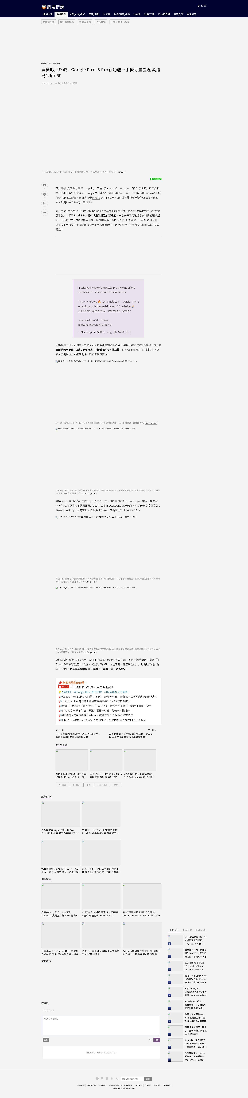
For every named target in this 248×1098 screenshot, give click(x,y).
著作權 (119, 1085)
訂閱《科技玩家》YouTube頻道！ (94, 687)
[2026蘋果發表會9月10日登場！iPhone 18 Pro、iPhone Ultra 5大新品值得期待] (142, 896)
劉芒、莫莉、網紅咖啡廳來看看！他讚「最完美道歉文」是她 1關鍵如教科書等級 (100, 870)
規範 (46, 1040)
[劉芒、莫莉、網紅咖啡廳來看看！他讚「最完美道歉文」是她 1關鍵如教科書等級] (101, 853)
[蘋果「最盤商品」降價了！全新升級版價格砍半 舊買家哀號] (175, 1030)
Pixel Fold (102, 784)
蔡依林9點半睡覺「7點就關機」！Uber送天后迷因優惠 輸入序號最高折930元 (195, 1005)
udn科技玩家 (46, 63)
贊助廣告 (46, 960)
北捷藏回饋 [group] (48, 21)
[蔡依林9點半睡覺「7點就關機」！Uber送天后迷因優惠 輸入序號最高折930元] (175, 1005)
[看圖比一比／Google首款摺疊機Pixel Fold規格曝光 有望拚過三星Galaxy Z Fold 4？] (101, 814)
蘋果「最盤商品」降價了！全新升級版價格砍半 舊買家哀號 (196, 1031)
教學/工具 (149, 14)
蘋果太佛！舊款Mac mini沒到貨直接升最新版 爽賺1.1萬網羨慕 (195, 1018)
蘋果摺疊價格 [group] (67, 21)
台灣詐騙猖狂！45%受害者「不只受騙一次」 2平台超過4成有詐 (195, 1056)
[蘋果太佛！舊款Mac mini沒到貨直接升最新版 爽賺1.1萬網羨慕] (175, 1018)
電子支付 (178, 14)
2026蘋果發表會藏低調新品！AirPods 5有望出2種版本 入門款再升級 (140, 775)
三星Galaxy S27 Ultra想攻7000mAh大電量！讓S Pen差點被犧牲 (60, 914)
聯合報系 (138, 1085)
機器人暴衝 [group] (85, 21)
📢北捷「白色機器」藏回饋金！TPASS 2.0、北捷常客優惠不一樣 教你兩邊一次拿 (105, 706)
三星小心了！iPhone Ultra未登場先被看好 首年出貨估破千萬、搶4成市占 (106, 775)
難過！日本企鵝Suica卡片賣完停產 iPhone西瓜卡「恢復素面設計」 (71, 775)
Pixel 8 (76, 784)
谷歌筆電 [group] (101, 21)
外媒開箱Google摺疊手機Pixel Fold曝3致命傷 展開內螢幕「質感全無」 (59, 831)
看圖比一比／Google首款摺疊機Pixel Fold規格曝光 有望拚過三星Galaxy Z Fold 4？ (100, 831)
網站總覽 (167, 1085)
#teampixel (114, 311)
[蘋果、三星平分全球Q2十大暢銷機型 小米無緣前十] (101, 935)
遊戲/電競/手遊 (122, 14)
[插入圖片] (150, 1040)
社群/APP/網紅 (77, 14)
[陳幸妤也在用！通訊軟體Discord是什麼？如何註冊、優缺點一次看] (175, 953)
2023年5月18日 (122, 332)
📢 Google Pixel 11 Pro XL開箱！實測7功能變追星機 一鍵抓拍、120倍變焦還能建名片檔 (108, 696)
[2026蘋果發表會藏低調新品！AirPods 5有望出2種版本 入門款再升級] (140, 760)
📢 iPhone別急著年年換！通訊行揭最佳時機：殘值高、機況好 (94, 710)
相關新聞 (46, 878)
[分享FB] (44, 185)
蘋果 (116, 784)
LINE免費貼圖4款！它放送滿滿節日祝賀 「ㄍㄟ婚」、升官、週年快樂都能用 (195, 940)
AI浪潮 (137, 14)
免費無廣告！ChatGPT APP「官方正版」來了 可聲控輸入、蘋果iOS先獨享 (60, 870)
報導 (73, 211)
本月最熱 (200, 930)
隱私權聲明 (128, 1085)
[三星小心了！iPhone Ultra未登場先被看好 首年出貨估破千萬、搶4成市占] (106, 760)
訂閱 (148, 1079)
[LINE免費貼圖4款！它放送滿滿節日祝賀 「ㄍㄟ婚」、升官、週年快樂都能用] (175, 940)
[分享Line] (44, 194)
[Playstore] (111, 1078)
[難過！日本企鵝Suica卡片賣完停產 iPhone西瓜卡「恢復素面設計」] (72, 760)
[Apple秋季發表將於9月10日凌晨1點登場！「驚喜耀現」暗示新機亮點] (142, 935)
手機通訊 (61, 14)
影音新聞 (191, 14)
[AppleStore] (116, 1078)
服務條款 (112, 1085)
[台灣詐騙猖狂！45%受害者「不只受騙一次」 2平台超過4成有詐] (175, 1056)
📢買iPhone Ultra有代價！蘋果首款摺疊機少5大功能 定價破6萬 (95, 701)
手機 (88, 784)
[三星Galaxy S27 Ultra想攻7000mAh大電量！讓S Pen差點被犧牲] (60, 896)
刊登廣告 (81, 1085)
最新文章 (48, 14)
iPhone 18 (61, 744)
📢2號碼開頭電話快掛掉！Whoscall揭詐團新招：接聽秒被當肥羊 (96, 715)
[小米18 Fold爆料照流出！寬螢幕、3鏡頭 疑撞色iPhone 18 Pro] (101, 896)
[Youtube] (198, 6)
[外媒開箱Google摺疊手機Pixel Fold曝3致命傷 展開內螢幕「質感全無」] (60, 814)
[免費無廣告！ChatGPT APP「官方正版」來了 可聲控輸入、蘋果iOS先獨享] (60, 853)
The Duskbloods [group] (120, 21)
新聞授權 (102, 1085)
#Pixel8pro (84, 311)
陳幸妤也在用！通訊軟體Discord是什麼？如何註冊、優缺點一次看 (196, 953)
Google (62, 784)
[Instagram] (101, 1078)
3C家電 (106, 14)
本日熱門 (174, 930)
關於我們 (157, 1085)
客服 (94, 1085)
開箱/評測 (94, 14)
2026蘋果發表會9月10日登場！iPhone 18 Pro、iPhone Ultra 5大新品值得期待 (141, 914)
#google (126, 311)
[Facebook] (97, 1078)
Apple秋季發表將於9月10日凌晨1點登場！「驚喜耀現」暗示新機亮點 (141, 952)
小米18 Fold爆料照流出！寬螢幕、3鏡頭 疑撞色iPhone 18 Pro (101, 914)
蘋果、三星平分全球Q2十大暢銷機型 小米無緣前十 (101, 952)
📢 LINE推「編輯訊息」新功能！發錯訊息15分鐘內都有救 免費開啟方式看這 (102, 720)
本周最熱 (187, 930)
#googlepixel (99, 311)
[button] (201, 6)
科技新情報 (164, 14)
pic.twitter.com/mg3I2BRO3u (95, 325)
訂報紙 (147, 1085)
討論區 (45, 1003)
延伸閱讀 (46, 796)
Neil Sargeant (119, 171)
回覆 (157, 1040)
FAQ (89, 1085)
